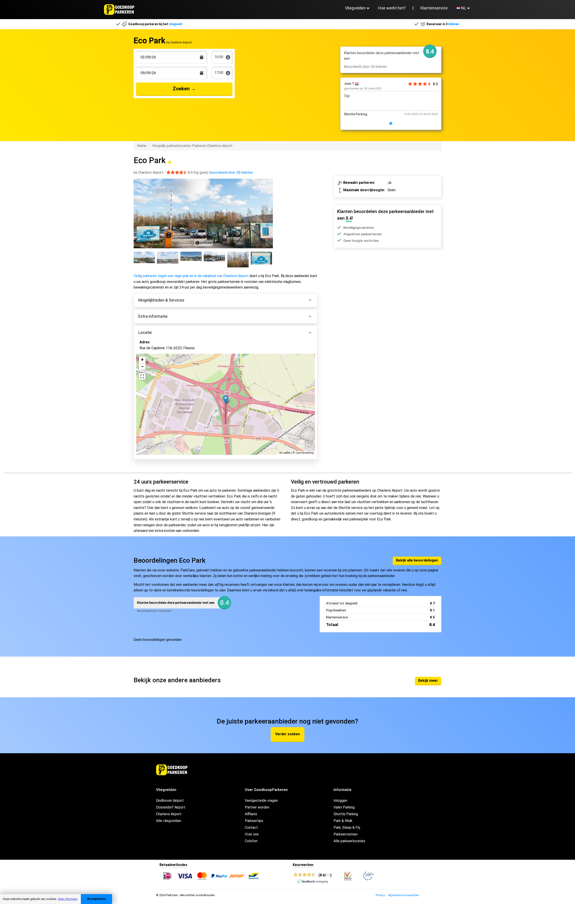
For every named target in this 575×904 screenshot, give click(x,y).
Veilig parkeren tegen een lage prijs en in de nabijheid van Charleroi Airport (191, 276)
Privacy (380, 895)
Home (141, 146)
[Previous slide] (138, 210)
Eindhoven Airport (170, 800)
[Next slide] (269, 210)
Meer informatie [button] (67, 899)
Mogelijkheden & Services (161, 300)
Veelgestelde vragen (261, 800)
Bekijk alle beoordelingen (417, 560)
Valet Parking (344, 807)
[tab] (390, 123)
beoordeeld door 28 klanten (231, 172)
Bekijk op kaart (154, 427)
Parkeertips (254, 821)
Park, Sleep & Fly (347, 827)
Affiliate (251, 814)
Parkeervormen (346, 834)
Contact (251, 827)
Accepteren (96, 899)
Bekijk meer (428, 680)
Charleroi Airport (168, 814)
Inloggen (340, 800)
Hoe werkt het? (392, 8)
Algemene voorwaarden (403, 895)
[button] (225, 399)
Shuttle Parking (346, 814)
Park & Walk (343, 821)
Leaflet (286, 452)
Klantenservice (434, 8)
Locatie (145, 332)
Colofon (251, 841)
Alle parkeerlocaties (349, 841)
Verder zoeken (287, 734)
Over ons (252, 834)
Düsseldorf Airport (170, 807)
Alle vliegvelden (168, 821)
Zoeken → (184, 88)
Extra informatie (153, 316)
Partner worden (257, 807)
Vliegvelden (355, 8)
